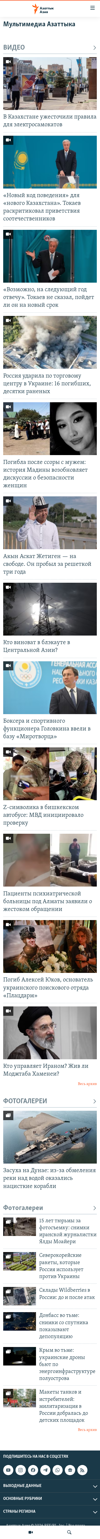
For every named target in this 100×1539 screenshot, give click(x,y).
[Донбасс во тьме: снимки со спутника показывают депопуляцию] (19, 1321)
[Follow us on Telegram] (45, 1470)
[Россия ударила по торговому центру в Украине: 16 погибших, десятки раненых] (50, 342)
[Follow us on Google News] (70, 1470)
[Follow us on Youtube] (8, 1470)
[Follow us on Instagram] (20, 1470)
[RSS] (82, 1470)
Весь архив (87, 1084)
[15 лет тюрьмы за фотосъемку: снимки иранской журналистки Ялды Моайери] (19, 1226)
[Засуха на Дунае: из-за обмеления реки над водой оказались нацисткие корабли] (50, 1137)
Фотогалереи (23, 1208)
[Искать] (69, 1532)
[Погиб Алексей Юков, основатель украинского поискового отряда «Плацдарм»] (50, 946)
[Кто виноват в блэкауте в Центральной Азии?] (50, 609)
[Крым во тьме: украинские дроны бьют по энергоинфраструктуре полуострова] (19, 1356)
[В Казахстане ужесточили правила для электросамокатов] (50, 83)
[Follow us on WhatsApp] (58, 1470)
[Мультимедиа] (31, 1532)
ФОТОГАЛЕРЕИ (25, 1101)
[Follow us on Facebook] (33, 1470)
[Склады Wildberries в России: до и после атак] (19, 1296)
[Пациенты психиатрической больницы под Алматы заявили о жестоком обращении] (50, 860)
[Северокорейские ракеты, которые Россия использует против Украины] (19, 1261)
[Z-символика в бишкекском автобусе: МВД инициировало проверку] (50, 773)
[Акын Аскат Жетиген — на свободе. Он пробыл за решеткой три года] (50, 522)
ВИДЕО (14, 47)
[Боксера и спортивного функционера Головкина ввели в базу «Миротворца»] (50, 687)
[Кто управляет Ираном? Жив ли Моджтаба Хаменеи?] (50, 1032)
